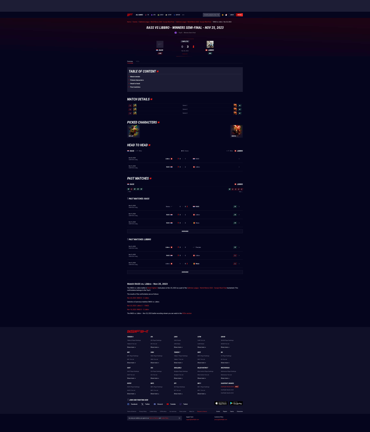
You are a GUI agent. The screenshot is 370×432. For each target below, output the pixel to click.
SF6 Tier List (154, 344)
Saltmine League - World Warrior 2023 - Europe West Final (207, 288)
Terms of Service (131, 411)
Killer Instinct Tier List (203, 375)
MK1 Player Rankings (132, 356)
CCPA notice (163, 411)
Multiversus (225, 368)
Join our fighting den (138, 400)
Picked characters (137, 80)
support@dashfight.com (192, 419)
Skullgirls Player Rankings (181, 371)
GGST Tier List (131, 375)
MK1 (128, 352)
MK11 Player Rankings (203, 387)
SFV (175, 383)
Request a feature (202, 411)
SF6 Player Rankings (156, 340)
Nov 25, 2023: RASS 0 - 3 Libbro (138, 298)
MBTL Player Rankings (156, 387)
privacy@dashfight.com (220, 419)
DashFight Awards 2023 (227, 390)
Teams (232, 411)
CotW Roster (201, 344)
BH (222, 352)
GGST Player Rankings (133, 371)
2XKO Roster (177, 340)
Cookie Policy (153, 411)
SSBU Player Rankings (156, 356)
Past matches (135, 87)
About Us (191, 411)
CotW (169, 15)
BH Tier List (224, 359)
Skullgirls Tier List (178, 375)
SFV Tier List (177, 390)
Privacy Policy (143, 411)
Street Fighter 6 (152, 288)
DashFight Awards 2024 (227, 386)
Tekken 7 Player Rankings (181, 356)
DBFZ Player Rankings (203, 356)
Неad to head (135, 83)
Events (218, 411)
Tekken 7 (177, 352)
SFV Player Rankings (179, 387)
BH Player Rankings (226, 356)
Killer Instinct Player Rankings (205, 371)
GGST (128, 368)
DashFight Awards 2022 (227, 393)
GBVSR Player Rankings (227, 340)
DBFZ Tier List (201, 359)
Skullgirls (177, 368)
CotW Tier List (201, 340)
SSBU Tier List (154, 359)
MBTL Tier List (154, 390)
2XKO (161, 15)
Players (225, 411)
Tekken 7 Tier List (178, 359)
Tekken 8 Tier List (131, 344)
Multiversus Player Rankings (228, 371)
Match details (135, 77)
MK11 (199, 383)
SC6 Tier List (154, 375)
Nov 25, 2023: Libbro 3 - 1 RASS (138, 306)
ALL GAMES (139, 15)
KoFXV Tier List (131, 390)
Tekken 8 (130, 337)
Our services (172, 411)
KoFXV (129, 383)
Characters (240, 411)
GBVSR (178, 15)
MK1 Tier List (130, 359)
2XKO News (177, 344)
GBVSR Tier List (225, 344)
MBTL (152, 383)
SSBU (152, 352)
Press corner (182, 411)
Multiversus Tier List (226, 375)
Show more (130, 347)
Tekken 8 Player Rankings (134, 340)
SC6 (152, 368)
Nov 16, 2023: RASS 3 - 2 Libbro (138, 309)
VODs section (187, 313)
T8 (148, 15)
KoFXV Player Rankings (133, 387)
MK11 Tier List (201, 390)
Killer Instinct (203, 368)
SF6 (154, 15)
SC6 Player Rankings (156, 371)
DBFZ (199, 352)
